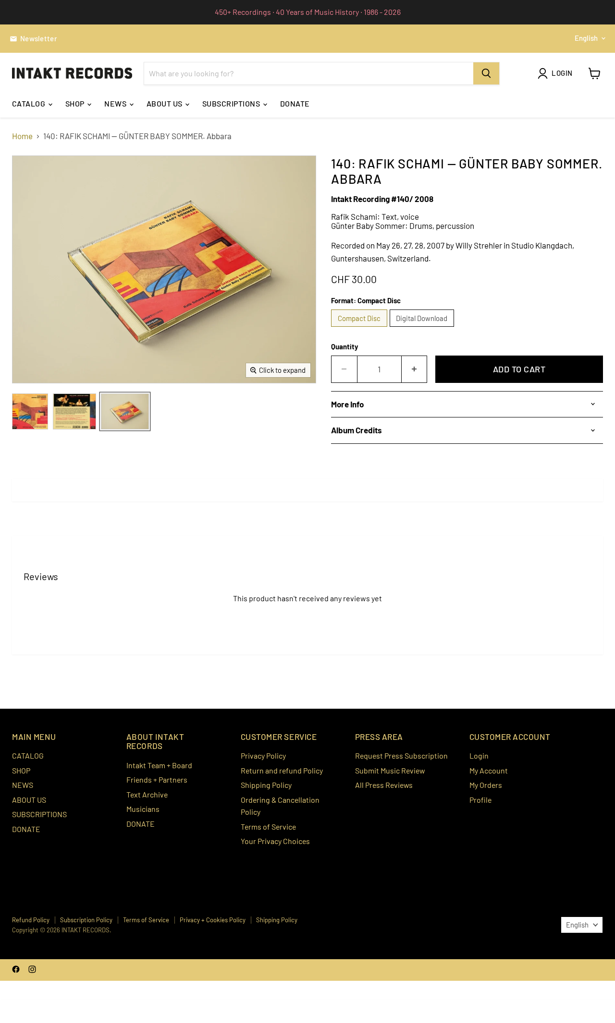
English (586, 38)
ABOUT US (165, 103)
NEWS (116, 103)
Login (479, 755)
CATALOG (29, 103)
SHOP (75, 103)
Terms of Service (268, 826)
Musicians (143, 808)
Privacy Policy (263, 755)
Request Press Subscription (401, 755)
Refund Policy (30, 920)
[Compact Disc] (360, 328)
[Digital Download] (423, 328)
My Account (488, 770)
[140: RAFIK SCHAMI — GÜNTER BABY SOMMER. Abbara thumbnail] (30, 411)
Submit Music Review (390, 770)
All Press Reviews (384, 784)
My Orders (485, 784)
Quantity (344, 347)
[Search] (486, 73)
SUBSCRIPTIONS (232, 103)
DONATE (295, 103)
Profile (480, 799)
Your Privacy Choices (275, 840)
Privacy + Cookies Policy (213, 920)
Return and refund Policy (282, 770)
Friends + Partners (156, 779)
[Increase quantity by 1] (415, 369)
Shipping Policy (266, 784)
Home (22, 136)
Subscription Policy (86, 920)
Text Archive (147, 794)
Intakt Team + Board (159, 765)
